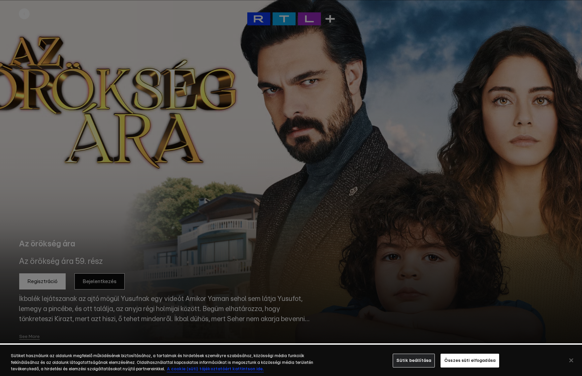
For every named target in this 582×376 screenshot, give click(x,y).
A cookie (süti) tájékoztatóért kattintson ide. (215, 369)
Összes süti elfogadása (469, 360)
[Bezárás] (571, 360)
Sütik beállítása (413, 360)
